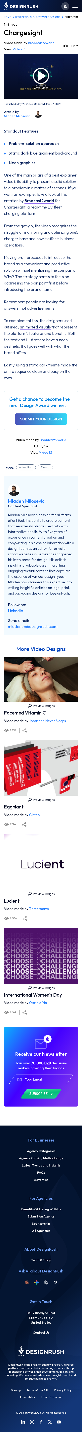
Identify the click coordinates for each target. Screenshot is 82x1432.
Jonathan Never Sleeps (47, 720)
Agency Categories (41, 1151)
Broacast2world (39, 200)
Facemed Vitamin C (25, 713)
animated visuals (35, 326)
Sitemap (16, 1390)
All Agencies (41, 1231)
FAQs (41, 1173)
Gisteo (34, 814)
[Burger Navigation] (75, 6)
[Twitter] (50, 1422)
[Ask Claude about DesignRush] (27, 1282)
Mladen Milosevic (17, 116)
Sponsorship (41, 1223)
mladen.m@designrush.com (33, 626)
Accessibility (27, 1397)
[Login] (65, 6)
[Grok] (55, 1282)
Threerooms (39, 908)
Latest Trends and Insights (41, 1165)
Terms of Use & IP (37, 1390)
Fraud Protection (51, 1397)
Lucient (12, 901)
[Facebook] (41, 1422)
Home (7, 17)
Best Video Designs (48, 17)
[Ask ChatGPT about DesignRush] (46, 1282)
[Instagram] (32, 1422)
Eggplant (13, 807)
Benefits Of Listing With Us (41, 1209)
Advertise (41, 1180)
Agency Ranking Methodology (41, 1158)
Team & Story (41, 1260)
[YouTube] (59, 1422)
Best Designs (23, 17)
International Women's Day (33, 995)
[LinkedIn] (23, 1422)
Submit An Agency (41, 1216)
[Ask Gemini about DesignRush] (36, 1282)
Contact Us (41, 1332)
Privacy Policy (62, 1390)
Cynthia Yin (38, 1002)
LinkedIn (15, 610)
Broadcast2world (41, 43)
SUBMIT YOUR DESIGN (41, 418)
